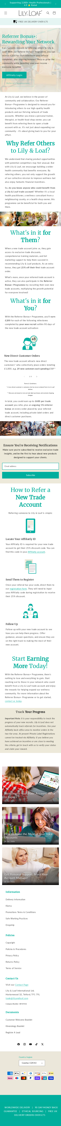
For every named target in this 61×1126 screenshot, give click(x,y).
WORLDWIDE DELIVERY (17, 1107)
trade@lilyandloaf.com (17, 998)
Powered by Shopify (34, 1084)
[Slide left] (24, 376)
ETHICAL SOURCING (32, 1111)
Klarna (9, 906)
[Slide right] (37, 376)
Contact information (32, 1093)
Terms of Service (13, 968)
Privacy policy (16, 1088)
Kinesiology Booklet (15, 1026)
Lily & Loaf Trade (19, 1084)
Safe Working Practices (17, 918)
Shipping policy (47, 1088)
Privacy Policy (12, 955)
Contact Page (21, 984)
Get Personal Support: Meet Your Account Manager (26, 876)
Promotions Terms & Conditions (21, 912)
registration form (18, 588)
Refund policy (50, 1084)
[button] (6, 13)
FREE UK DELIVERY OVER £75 (33, 21)
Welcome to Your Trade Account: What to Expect (29, 795)
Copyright (10, 942)
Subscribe (30, 475)
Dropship (10, 925)
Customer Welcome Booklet (19, 1020)
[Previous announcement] (5, 4)
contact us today (13, 701)
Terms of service (31, 1088)
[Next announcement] (56, 4)
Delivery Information (15, 899)
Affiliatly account (36, 552)
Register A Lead (13, 1032)
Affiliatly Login (14, 75)
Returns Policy (12, 962)
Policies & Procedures (16, 949)
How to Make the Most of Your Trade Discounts (28, 835)
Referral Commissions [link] (18, 83)
